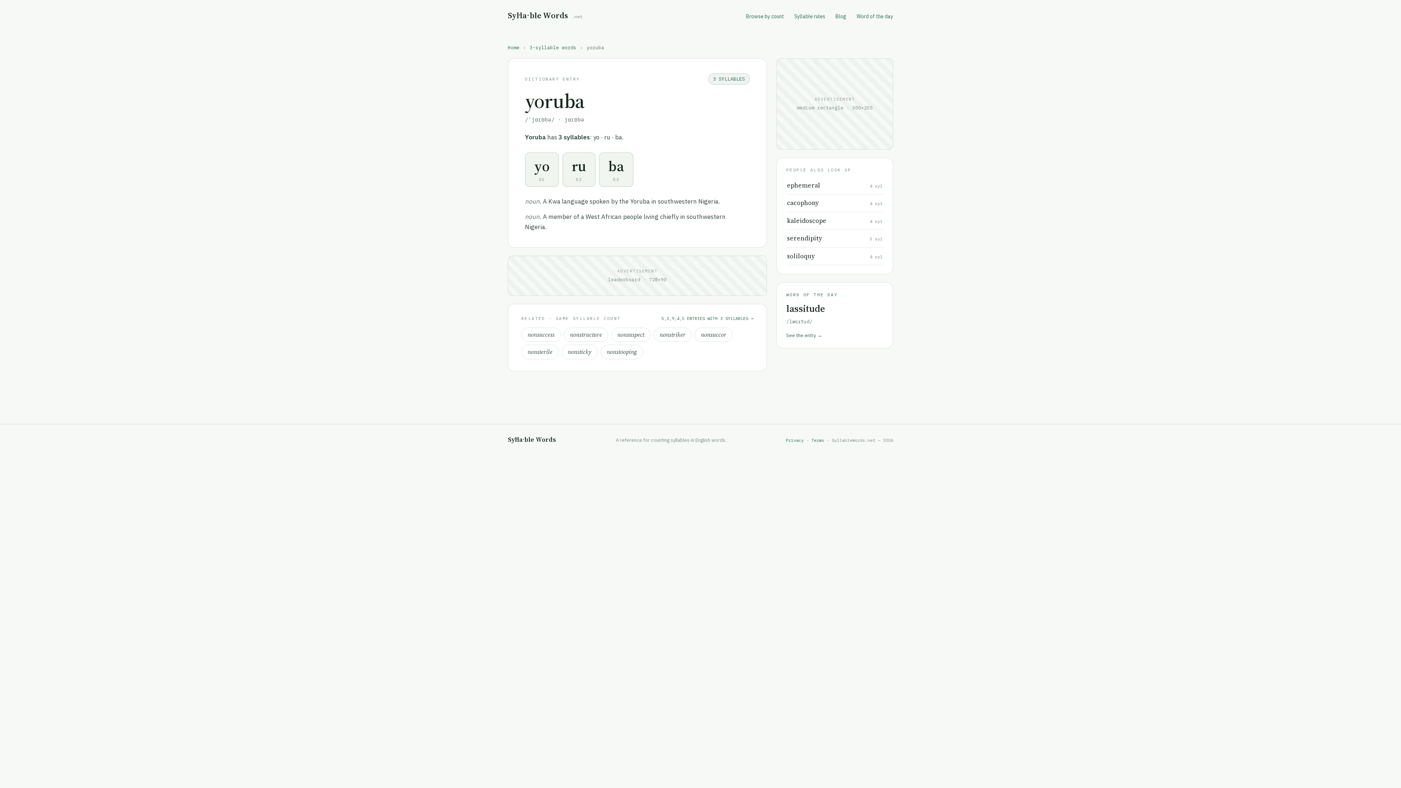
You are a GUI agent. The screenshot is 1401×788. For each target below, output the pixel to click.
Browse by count (765, 16)
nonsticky (579, 352)
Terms (817, 440)
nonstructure (586, 335)
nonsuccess (541, 335)
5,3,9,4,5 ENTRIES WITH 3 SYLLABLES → (707, 318)
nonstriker (673, 335)
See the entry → (804, 335)
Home (514, 47)
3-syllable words (553, 47)
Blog (840, 16)
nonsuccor (713, 335)
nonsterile (540, 352)
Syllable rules (809, 16)
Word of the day (875, 16)
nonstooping (622, 352)
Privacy (795, 440)
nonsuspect (630, 335)
